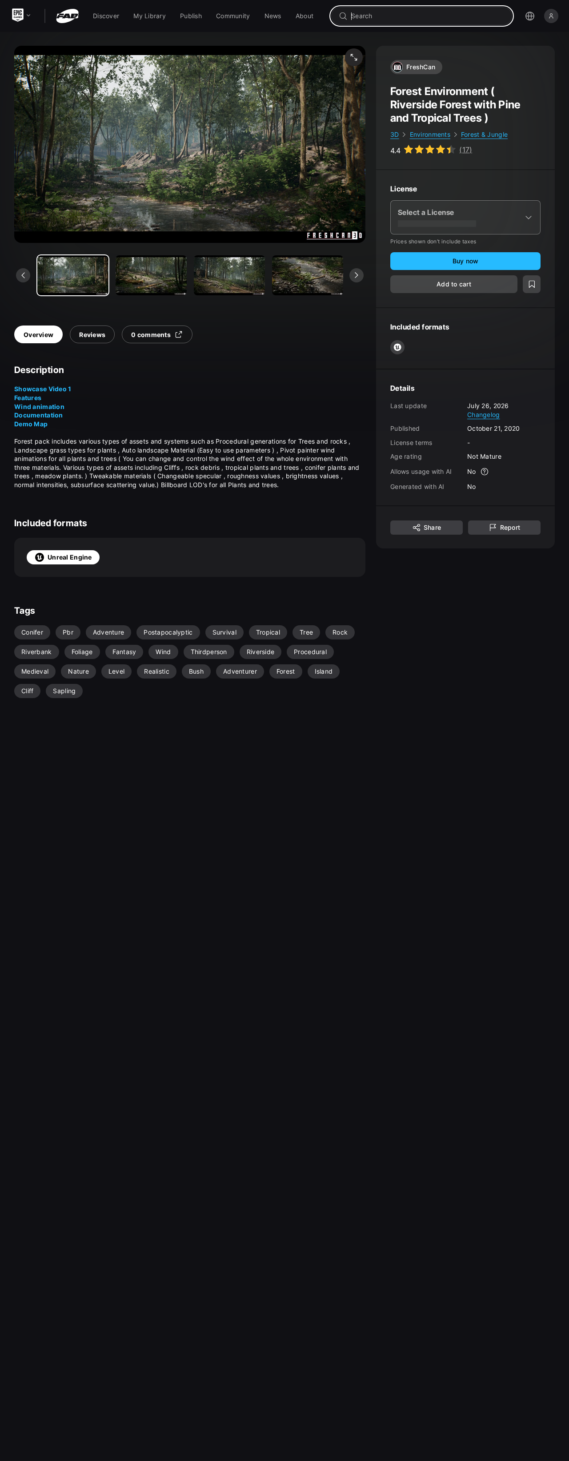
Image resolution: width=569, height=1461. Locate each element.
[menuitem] (106, 16)
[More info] (485, 471)
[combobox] (428, 16)
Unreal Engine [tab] (70, 557)
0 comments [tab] (151, 334)
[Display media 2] (229, 275)
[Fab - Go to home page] (67, 16)
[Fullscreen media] (354, 57)
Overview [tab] (38, 334)
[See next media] (356, 275)
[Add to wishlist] (532, 284)
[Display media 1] (151, 275)
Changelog (483, 414)
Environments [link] (430, 134)
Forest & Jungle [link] (484, 134)
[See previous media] (23, 275)
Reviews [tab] (92, 334)
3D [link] (394, 134)
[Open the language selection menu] (530, 16)
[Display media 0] (72, 275)
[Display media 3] (307, 275)
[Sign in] (551, 16)
